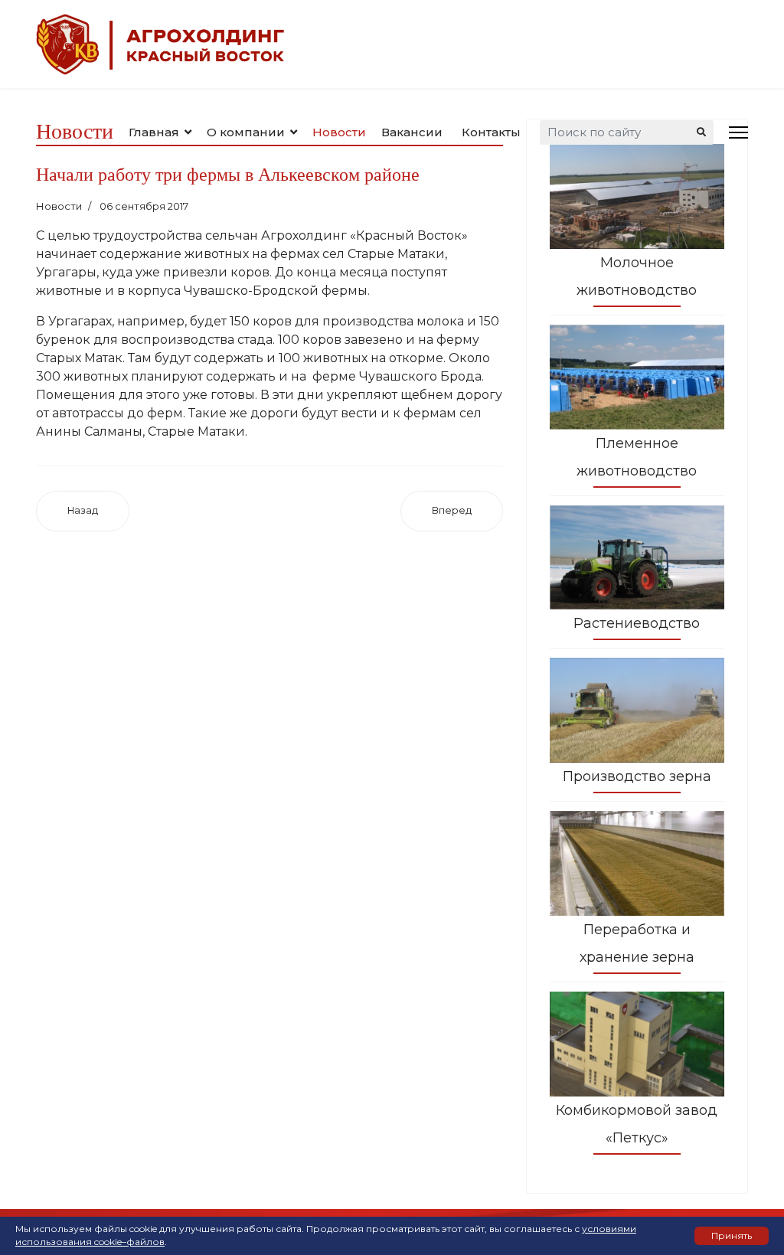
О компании (246, 132)
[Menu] (738, 132)
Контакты (491, 132)
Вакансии (412, 132)
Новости (339, 132)
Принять (731, 1235)
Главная (154, 132)
